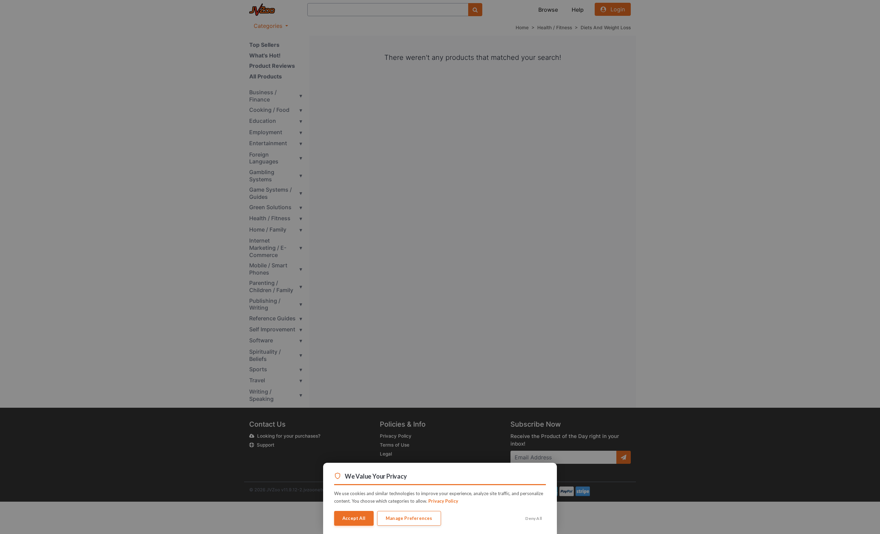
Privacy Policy (443, 501)
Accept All (353, 518)
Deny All (533, 518)
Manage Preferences (409, 518)
